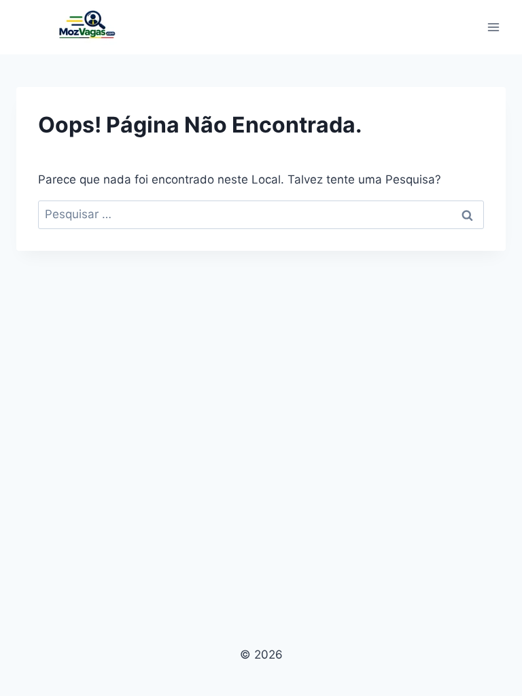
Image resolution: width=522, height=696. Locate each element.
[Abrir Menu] (493, 26)
